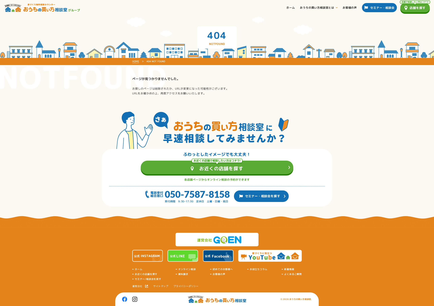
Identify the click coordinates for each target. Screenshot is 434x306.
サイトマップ (160, 286)
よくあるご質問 (293, 274)
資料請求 (183, 274)
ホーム (138, 269)
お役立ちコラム (258, 269)
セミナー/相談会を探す (148, 279)
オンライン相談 (187, 269)
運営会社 (137, 286)
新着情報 (289, 269)
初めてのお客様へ (223, 269)
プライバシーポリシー (186, 286)
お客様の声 (219, 274)
